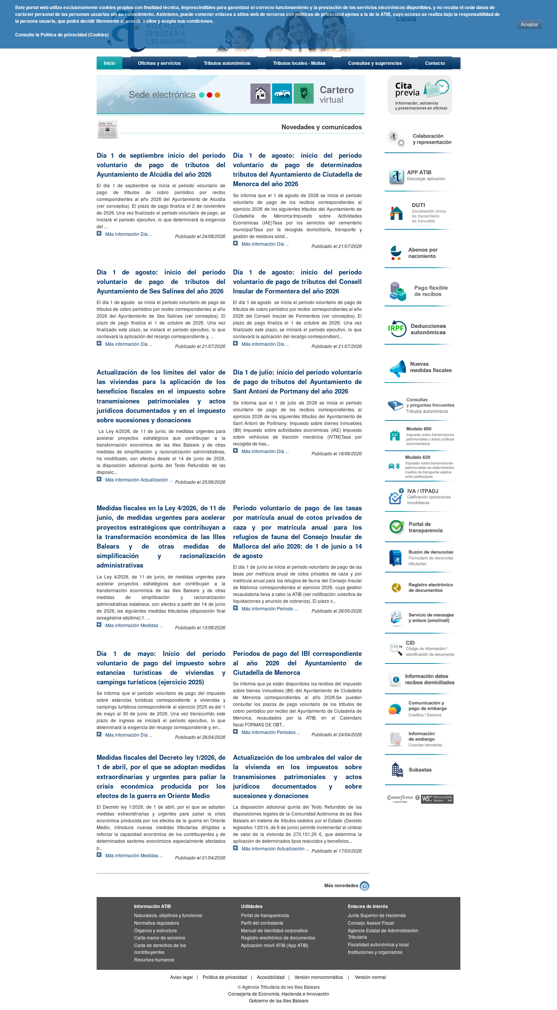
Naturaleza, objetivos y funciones (168, 915)
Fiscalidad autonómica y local (378, 944)
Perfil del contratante (262, 922)
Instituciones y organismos (375, 952)
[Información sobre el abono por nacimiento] (419, 252)
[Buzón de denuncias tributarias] (419, 557)
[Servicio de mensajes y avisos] (419, 618)
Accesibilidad (271, 977)
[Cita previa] (419, 95)
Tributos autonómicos (227, 63)
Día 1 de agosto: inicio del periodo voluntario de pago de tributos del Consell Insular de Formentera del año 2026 (297, 281)
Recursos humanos (154, 959)
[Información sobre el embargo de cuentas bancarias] (419, 740)
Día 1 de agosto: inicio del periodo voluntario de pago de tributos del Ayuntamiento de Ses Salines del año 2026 (161, 281)
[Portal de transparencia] (419, 527)
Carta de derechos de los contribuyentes (160, 948)
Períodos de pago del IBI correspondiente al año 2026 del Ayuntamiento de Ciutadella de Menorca (297, 663)
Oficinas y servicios (159, 63)
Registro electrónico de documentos (278, 937)
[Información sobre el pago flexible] (419, 291)
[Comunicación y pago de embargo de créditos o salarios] (419, 709)
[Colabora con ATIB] (419, 137)
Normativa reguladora (156, 922)
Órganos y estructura (155, 930)
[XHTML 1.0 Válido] (437, 801)
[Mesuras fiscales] (419, 367)
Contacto (435, 63)
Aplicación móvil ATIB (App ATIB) (274, 945)
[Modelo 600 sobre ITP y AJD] (419, 436)
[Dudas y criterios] (419, 406)
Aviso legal (181, 977)
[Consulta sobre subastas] (419, 770)
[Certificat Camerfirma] (404, 801)
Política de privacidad (225, 977)
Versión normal (370, 977)
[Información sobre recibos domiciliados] (419, 679)
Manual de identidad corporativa (274, 930)
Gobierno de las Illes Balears (278, 1000)
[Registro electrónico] (419, 587)
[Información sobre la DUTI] (419, 214)
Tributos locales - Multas (299, 63)
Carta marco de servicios (159, 937)
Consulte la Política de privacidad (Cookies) (62, 34)
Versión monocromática (318, 977)
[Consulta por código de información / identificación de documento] (419, 649)
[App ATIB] (419, 176)
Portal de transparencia (265, 915)
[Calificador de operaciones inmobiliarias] (419, 496)
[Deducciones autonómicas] (419, 329)
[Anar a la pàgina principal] (239, 55)
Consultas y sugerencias (375, 63)
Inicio (109, 63)
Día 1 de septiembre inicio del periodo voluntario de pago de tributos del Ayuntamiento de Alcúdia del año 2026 (161, 165)
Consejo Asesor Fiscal (371, 922)
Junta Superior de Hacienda (377, 915)
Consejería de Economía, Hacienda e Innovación (278, 993)
